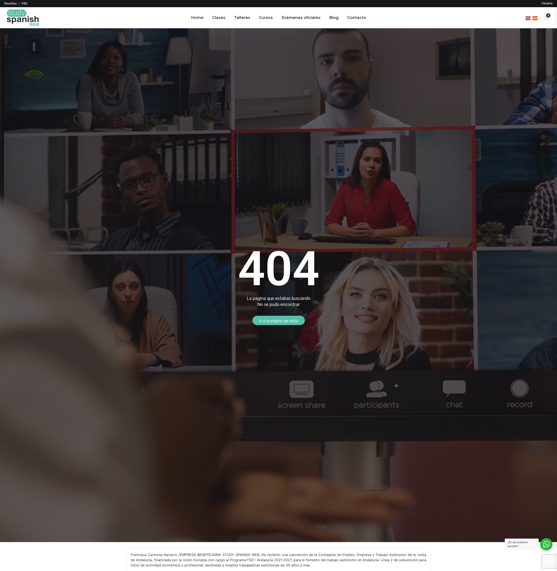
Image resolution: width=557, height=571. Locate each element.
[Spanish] (535, 17)
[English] (528, 17)
